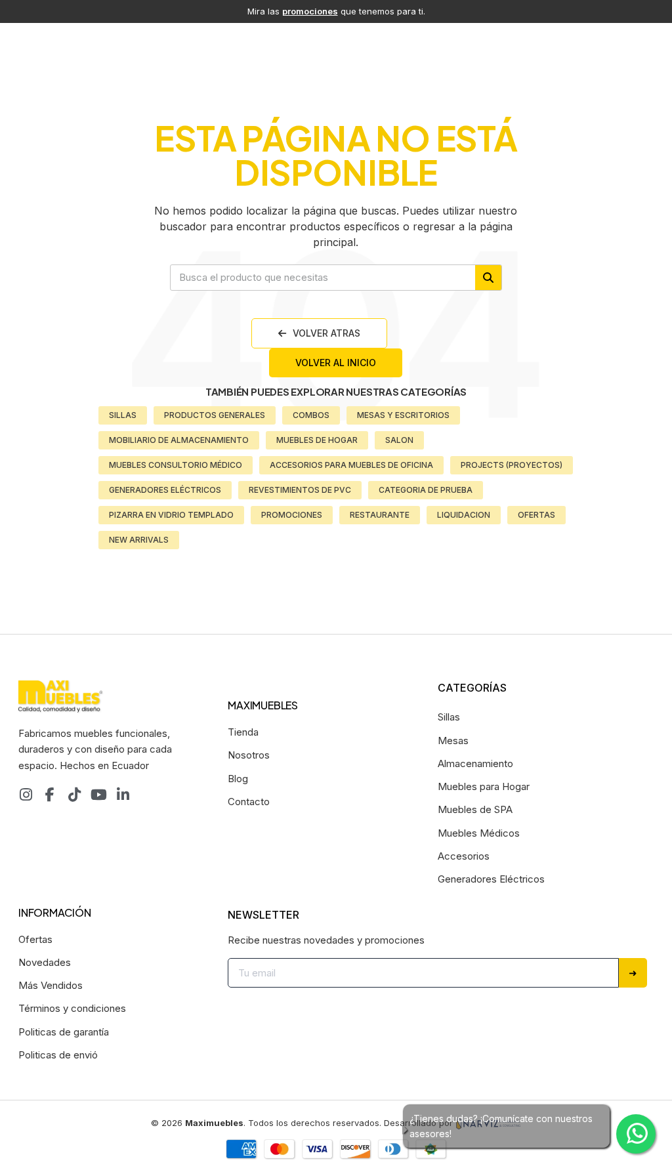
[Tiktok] (74, 794)
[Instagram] (25, 794)
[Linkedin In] (123, 794)
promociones (310, 11)
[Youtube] (98, 794)
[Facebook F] (50, 794)
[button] (319, 333)
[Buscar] (488, 277)
